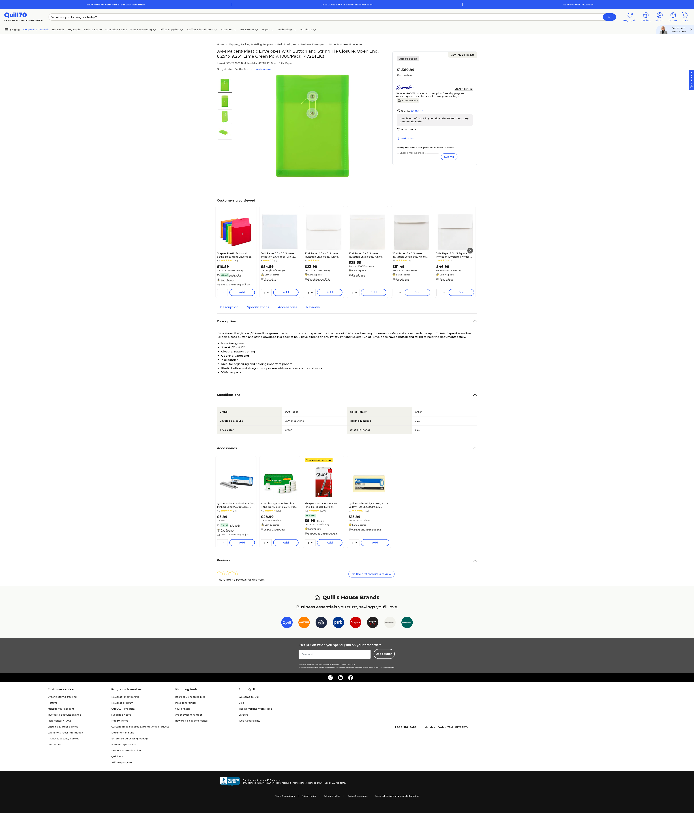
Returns (52, 702)
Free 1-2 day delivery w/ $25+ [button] (235, 284)
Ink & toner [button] (247, 29)
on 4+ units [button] (235, 275)
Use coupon (384, 653)
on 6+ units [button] (234, 525)
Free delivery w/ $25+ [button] (319, 279)
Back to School (92, 29)
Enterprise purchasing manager (130, 738)
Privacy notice (309, 796)
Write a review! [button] (265, 69)
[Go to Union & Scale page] (390, 623)
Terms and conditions (329, 664)
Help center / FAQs (59, 720)
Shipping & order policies (63, 726)
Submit (449, 157)
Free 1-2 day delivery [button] (275, 529)
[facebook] (351, 678)
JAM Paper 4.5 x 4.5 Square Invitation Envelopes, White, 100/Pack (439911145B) (322, 255)
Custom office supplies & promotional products (140, 726)
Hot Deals (58, 29)
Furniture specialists (123, 744)
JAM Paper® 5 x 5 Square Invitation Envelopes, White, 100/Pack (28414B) (453, 255)
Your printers (182, 708)
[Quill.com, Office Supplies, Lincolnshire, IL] (230, 781)
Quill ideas (117, 756)
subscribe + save (116, 29)
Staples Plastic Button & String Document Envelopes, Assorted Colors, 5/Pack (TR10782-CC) (234, 255)
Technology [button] (285, 29)
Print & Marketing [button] (141, 29)
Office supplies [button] (169, 29)
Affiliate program (121, 762)
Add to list (407, 138)
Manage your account (61, 708)
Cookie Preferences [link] (357, 796)
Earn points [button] (462, 54)
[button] (609, 17)
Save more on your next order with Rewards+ (116, 4)
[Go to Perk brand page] (338, 623)
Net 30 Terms (119, 720)
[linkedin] (340, 678)
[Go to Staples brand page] (355, 623)
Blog (241, 702)
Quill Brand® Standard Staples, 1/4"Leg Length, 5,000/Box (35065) (235, 505)
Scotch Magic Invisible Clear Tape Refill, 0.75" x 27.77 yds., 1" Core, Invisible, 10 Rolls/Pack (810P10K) (279, 505)
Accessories (287, 307)
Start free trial (464, 88)
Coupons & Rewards (36, 29)
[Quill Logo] (15, 15)
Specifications (258, 307)
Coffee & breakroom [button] (200, 29)
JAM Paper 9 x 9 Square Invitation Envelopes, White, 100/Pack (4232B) (365, 255)
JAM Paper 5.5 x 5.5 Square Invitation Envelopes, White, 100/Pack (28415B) (278, 255)
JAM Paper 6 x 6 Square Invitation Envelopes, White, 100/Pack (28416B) (409, 255)
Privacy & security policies (63, 738)
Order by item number (188, 714)
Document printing (122, 732)
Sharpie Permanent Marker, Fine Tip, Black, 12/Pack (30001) (321, 505)
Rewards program (122, 702)
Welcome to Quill (249, 696)
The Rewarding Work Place (255, 708)
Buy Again (74, 29)
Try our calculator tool (418, 96)
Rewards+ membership (125, 696)
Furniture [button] (306, 29)
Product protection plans (126, 750)
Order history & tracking (62, 696)
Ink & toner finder (185, 702)
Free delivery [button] (271, 279)
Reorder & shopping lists (190, 696)
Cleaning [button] (227, 29)
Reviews (313, 307)
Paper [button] (266, 29)
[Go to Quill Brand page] (286, 623)
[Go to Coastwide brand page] (304, 623)
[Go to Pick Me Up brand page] (321, 623)
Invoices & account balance (64, 714)
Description (229, 307)
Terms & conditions (285, 796)
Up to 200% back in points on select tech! (347, 4)
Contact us (54, 744)
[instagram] (330, 678)
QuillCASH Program (123, 708)
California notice (332, 796)
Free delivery (410, 100)
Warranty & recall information (65, 732)
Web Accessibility (249, 720)
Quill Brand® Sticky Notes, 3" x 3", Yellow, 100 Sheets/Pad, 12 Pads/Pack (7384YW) (369, 505)
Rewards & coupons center (191, 720)
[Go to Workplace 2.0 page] (407, 623)
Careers (243, 714)
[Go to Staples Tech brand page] (372, 623)
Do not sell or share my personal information (397, 796)
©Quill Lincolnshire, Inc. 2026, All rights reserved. (267, 783)
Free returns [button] (408, 129)
